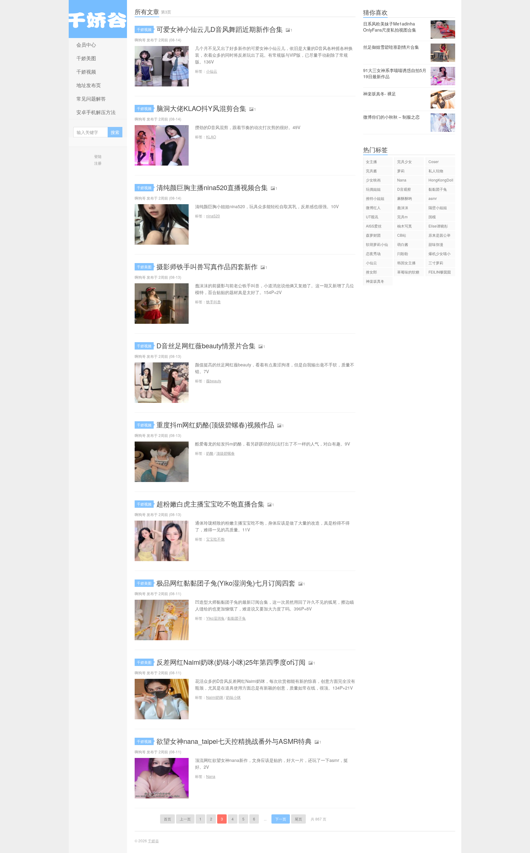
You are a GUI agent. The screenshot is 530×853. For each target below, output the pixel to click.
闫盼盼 (402, 253)
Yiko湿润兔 (215, 618)
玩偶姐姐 (373, 189)
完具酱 (371, 170)
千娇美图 (86, 58)
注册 (98, 163)
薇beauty (213, 380)
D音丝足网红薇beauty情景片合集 (205, 345)
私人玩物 (435, 170)
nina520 (213, 215)
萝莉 (401, 170)
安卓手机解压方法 (96, 112)
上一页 (185, 818)
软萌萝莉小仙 (377, 244)
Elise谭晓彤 (438, 225)
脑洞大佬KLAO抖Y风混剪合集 (201, 108)
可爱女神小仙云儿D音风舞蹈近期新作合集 (219, 29)
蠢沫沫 (402, 207)
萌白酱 (402, 244)
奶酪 (209, 453)
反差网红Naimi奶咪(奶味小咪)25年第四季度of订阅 (230, 662)
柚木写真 (404, 225)
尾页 (298, 818)
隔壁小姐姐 (437, 207)
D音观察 (404, 189)
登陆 (98, 156)
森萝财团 (373, 235)
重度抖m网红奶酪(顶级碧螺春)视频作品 (215, 424)
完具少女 (404, 161)
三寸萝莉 (435, 262)
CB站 (401, 235)
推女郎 (371, 271)
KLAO (211, 136)
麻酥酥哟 (404, 198)
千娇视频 (86, 71)
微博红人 (373, 207)
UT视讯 (372, 216)
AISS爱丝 (374, 225)
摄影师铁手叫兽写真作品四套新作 (207, 266)
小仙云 (211, 71)
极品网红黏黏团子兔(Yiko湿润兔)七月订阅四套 (225, 582)
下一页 (280, 818)
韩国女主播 (406, 262)
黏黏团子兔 (236, 618)
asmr (432, 198)
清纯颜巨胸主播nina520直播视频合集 (212, 187)
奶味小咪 (233, 697)
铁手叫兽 (213, 301)
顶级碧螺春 (225, 453)
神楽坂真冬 (375, 281)
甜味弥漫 (435, 244)
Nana (210, 776)
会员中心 (86, 44)
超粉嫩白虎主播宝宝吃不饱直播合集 (210, 503)
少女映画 (373, 179)
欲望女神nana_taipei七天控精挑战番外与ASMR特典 (234, 741)
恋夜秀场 (373, 253)
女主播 (371, 161)
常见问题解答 (91, 98)
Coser (433, 161)
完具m (402, 216)
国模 (432, 216)
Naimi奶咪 (214, 697)
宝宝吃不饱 (215, 538)
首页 (167, 818)
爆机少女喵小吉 (439, 254)
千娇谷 (98, 19)
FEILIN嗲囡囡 (439, 271)
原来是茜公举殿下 (439, 235)
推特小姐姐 (375, 198)
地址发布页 (88, 85)
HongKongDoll (440, 179)
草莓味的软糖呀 (408, 272)
